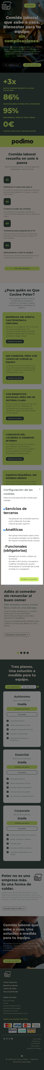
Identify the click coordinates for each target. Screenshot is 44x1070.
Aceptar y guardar (29, 579)
